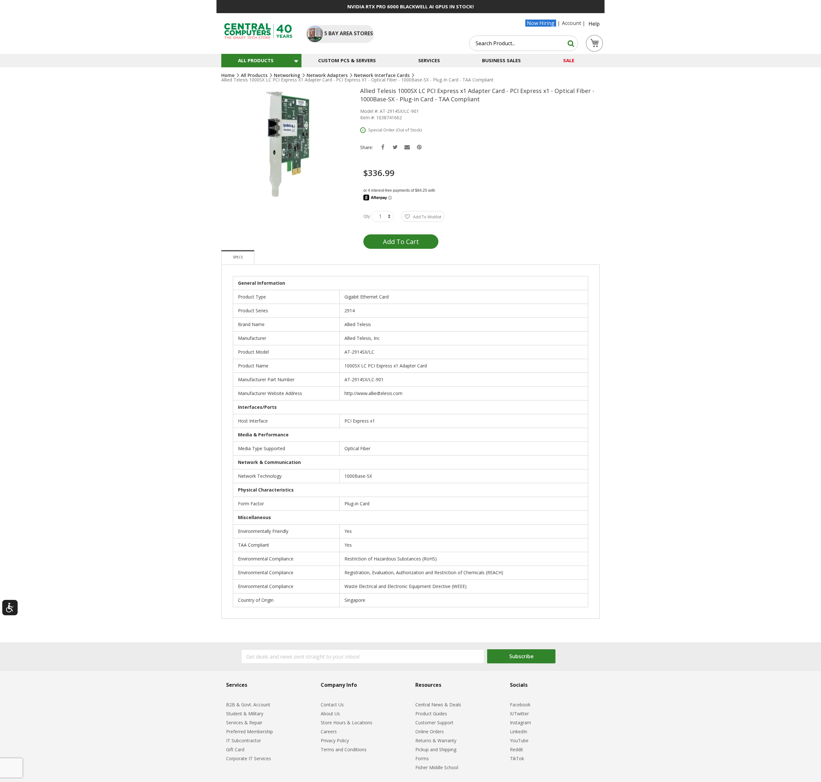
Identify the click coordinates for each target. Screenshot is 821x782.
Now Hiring (540, 23)
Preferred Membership (249, 731)
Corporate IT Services (248, 758)
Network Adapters (328, 75)
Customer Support (434, 722)
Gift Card (235, 749)
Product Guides (431, 714)
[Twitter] (395, 147)
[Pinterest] (419, 147)
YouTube (519, 740)
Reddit (516, 749)
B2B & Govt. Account (248, 705)
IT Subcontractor (243, 740)
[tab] (237, 257)
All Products (255, 75)
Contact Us (332, 705)
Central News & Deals (438, 705)
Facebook (520, 705)
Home (228, 75)
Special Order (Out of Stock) (395, 130)
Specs (238, 257)
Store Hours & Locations (346, 722)
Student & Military (244, 714)
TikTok (517, 758)
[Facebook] (382, 147)
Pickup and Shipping (435, 749)
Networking (287, 75)
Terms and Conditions (344, 749)
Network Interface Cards (382, 75)
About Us (330, 714)
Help (594, 23)
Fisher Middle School (436, 767)
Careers (329, 731)
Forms (422, 758)
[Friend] (407, 147)
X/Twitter (519, 714)
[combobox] (523, 43)
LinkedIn (518, 731)
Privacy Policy (335, 740)
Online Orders (429, 731)
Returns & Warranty (435, 740)
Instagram (520, 722)
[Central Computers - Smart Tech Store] (258, 31)
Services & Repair (244, 722)
